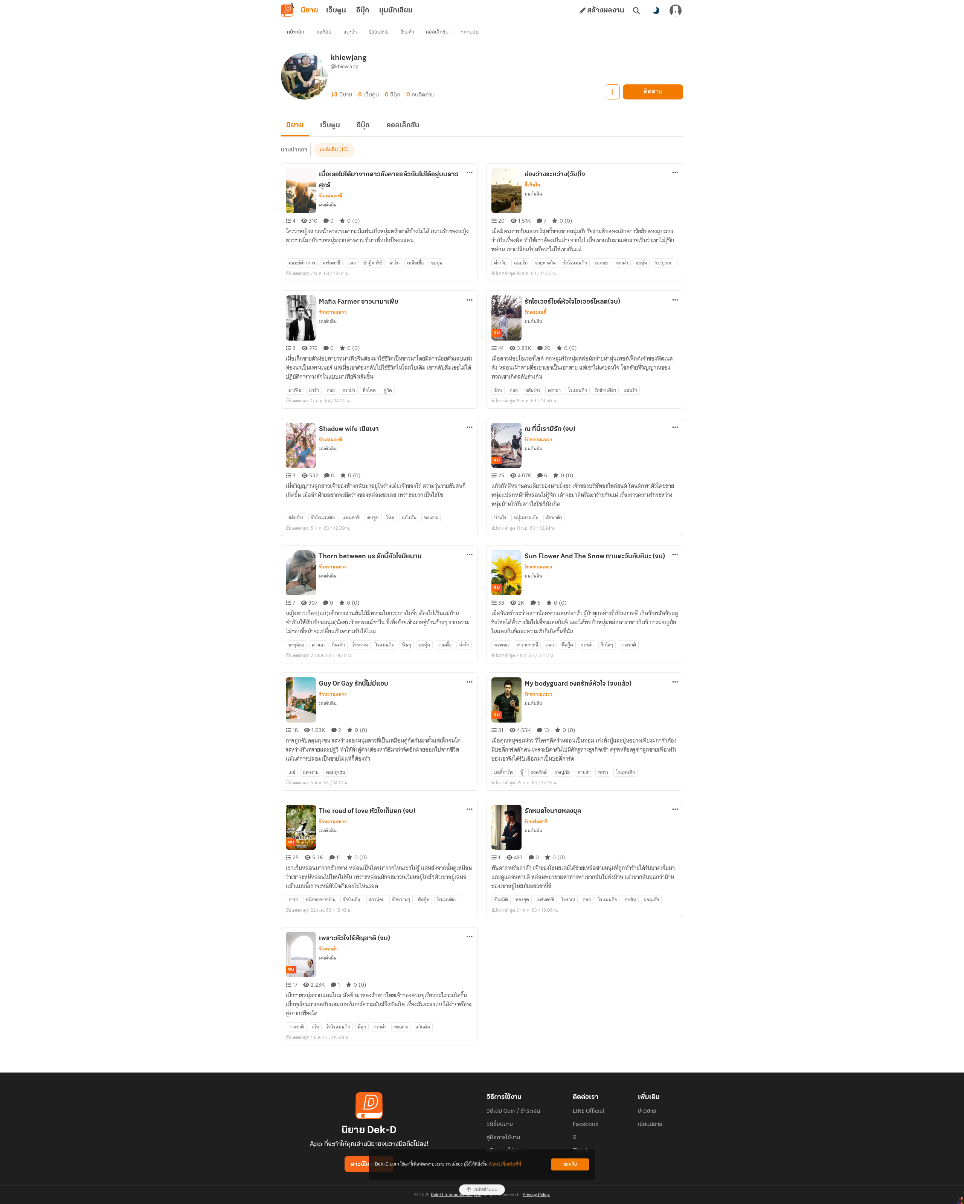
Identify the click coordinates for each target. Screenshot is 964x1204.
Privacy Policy (536, 1195)
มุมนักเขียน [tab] (396, 10)
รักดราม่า (328, 949)
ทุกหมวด (470, 32)
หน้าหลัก (295, 32)
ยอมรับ (570, 1164)
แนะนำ (350, 32)
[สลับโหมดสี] (656, 10)
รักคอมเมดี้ (535, 312)
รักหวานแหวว (333, 312)
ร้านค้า (407, 32)
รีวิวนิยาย (379, 32)
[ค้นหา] (636, 10)
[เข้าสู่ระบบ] (675, 10)
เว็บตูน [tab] (336, 10)
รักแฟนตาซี (330, 196)
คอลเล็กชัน (437, 32)
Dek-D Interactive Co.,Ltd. (456, 1195)
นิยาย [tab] (309, 10)
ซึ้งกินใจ (532, 185)
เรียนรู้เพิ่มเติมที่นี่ (505, 1164)
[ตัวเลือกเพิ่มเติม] (612, 91)
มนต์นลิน (329, 150)
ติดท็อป (323, 32)
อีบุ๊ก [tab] (362, 10)
